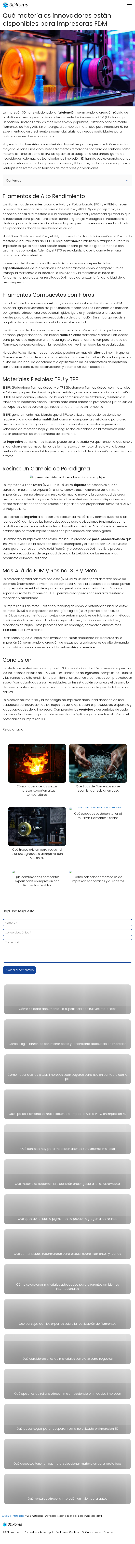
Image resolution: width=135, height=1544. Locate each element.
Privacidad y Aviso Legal (39, 1532)
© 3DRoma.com (12, 1532)
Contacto (109, 1532)
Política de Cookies (67, 1532)
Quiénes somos (91, 1532)
